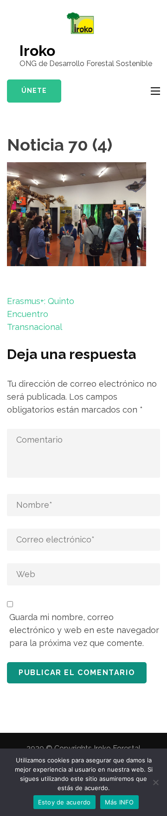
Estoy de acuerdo (64, 802)
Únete (34, 90)
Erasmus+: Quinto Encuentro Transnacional (40, 314)
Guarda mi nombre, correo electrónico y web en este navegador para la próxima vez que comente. (84, 630)
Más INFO (119, 802)
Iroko (37, 50)
